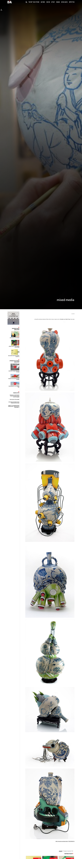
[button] (1, 9)
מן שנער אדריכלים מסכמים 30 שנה (14, 387)
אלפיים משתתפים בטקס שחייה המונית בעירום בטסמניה (13, 402)
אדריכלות (71, 2)
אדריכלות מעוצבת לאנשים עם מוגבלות (14, 371)
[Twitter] (46, 316)
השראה (43, 2)
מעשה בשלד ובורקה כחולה (14, 337)
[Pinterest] (56, 316)
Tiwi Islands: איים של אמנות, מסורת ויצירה (14, 347)
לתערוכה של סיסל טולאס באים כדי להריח (13, 356)
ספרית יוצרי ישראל (34, 2)
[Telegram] (49, 316)
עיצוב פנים (64, 2)
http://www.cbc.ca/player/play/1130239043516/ (64, 841)
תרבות (48, 2)
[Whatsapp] (53, 316)
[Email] (44, 316)
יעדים (53, 2)
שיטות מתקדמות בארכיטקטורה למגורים (13, 379)
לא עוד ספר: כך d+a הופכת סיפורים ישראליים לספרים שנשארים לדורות (14, 396)
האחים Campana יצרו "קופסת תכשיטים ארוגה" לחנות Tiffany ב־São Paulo (13, 406)
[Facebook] (51, 316)
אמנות (58, 2)
